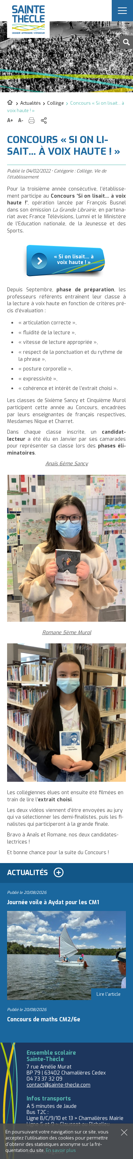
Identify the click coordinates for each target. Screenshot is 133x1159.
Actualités (30, 103)
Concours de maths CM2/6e (43, 1019)
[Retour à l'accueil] (10, 102)
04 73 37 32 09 (44, 1079)
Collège (55, 103)
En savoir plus (61, 1150)
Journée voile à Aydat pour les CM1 (53, 902)
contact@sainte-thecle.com (58, 1085)
